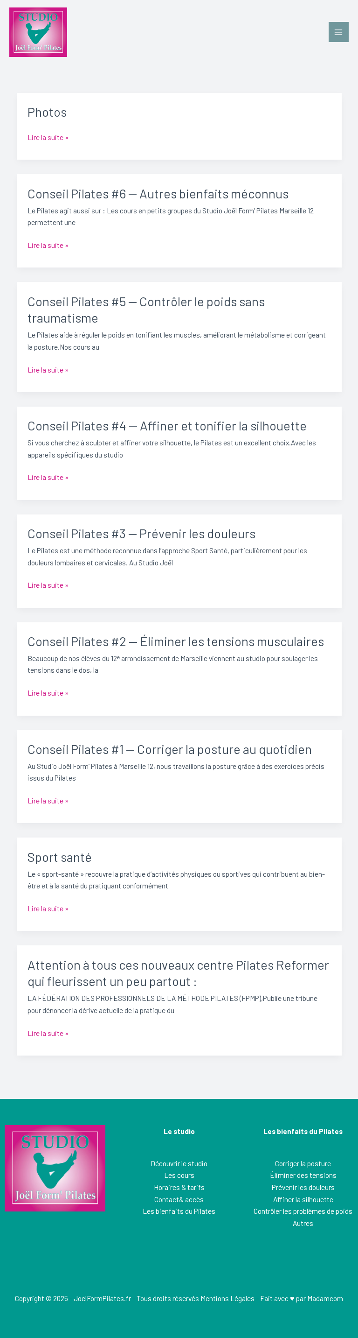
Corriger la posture (303, 1163)
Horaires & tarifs (179, 1187)
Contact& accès (179, 1199)
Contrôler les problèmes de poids (303, 1210)
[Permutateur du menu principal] (339, 32)
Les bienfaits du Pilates (179, 1210)
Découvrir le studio (179, 1163)
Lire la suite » (48, 136)
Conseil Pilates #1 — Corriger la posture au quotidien (170, 748)
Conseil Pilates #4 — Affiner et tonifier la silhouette (167, 425)
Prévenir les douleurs (303, 1187)
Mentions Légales (227, 1298)
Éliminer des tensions (303, 1174)
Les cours (179, 1174)
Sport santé (60, 856)
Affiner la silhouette (303, 1199)
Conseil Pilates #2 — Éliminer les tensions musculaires (176, 641)
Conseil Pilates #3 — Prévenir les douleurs (141, 533)
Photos (47, 111)
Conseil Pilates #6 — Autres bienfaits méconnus (158, 193)
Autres (303, 1222)
